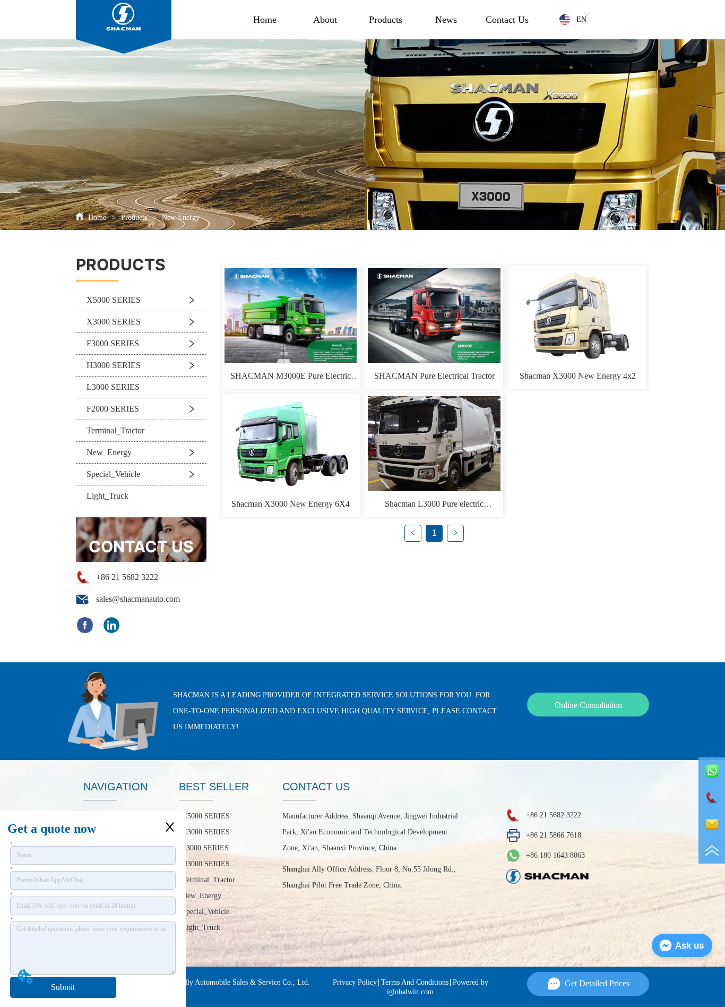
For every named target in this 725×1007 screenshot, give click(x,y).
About (325, 19)
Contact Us (507, 19)
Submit (63, 987)
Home (265, 19)
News (446, 19)
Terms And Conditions (414, 982)
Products (385, 19)
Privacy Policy (355, 982)
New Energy (181, 217)
